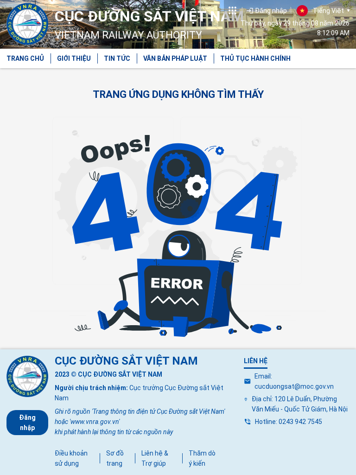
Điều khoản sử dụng (71, 458)
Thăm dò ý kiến (202, 458)
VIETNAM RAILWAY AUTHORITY (149, 24)
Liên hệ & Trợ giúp (154, 458)
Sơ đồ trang (115, 458)
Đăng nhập (27, 422)
